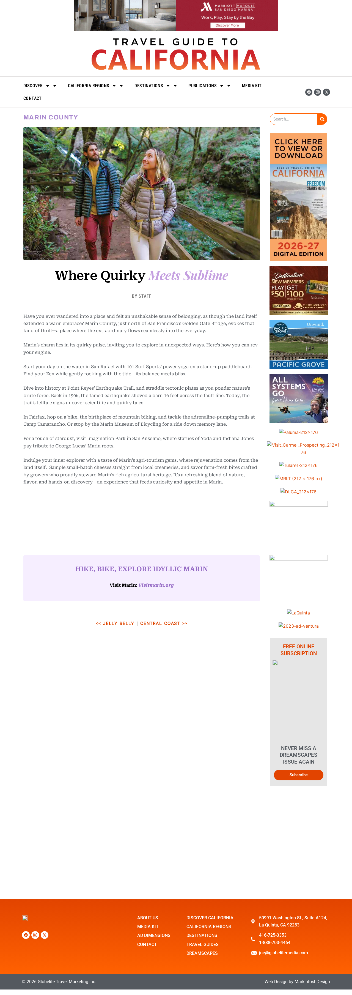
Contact (32, 98)
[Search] (322, 119)
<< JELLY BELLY (115, 623)
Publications (202, 85)
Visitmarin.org (156, 585)
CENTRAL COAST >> (164, 623)
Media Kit (252, 85)
